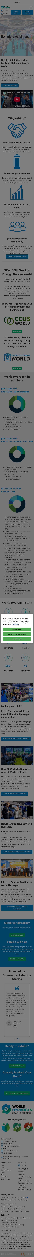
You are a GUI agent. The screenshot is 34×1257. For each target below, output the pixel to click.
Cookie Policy (15, 624)
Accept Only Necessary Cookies (17, 634)
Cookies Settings (17, 629)
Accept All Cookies (17, 639)
